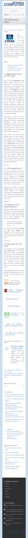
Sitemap (6, 491)
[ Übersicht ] (7, 165)
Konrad (6, 505)
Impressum (7, 494)
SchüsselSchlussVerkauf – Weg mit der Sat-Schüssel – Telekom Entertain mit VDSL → (13, 375)
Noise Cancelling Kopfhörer (13, 431)
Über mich (7, 486)
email (14, 11)
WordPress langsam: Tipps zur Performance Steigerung (12, 467)
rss (16, 11)
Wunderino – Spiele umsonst (14, 434)
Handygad (9, 429)
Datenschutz (7, 496)
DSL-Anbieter (16, 138)
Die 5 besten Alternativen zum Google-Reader (14, 458)
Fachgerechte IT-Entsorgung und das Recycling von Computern (14, 420)
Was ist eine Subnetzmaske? (12, 452)
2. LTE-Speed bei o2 (12, 67)
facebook (12, 11)
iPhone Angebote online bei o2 (14, 127)
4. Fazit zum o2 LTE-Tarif (13, 70)
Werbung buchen (8, 488)
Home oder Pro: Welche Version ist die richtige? (14, 399)
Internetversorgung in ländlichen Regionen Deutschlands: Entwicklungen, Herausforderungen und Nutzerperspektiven (13, 406)
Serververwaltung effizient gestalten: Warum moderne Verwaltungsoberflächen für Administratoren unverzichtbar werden (14, 414)
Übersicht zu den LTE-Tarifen (20, 38)
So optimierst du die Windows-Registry (14, 455)
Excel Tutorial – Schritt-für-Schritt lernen (13, 448)
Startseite (7, 483)
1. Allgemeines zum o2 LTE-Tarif (15, 65)
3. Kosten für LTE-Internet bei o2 (15, 68)
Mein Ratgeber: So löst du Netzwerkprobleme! (11, 462)
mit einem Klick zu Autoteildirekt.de (15, 433)
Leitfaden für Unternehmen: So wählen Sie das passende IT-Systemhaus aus (14, 395)
